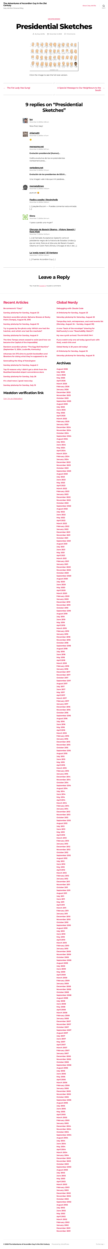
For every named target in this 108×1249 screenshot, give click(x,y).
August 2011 (62, 893)
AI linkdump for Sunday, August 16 (72, 351)
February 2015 (63, 771)
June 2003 (61, 1176)
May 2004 (61, 1147)
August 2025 (62, 404)
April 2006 (61, 1080)
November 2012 (63, 850)
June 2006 (61, 1074)
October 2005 (63, 1097)
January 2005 (63, 1123)
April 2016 (61, 730)
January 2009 (63, 983)
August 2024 (62, 439)
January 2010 (62, 949)
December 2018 (63, 637)
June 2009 (61, 969)
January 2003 (63, 1190)
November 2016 (63, 710)
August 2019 (62, 614)
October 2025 (63, 398)
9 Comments (71, 34)
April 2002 (61, 1216)
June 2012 (61, 864)
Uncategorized (54, 19)
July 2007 (61, 1036)
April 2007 (61, 1045)
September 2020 (64, 576)
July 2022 (61, 512)
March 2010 (62, 943)
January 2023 (62, 494)
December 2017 (63, 672)
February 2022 (63, 526)
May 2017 (61, 692)
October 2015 (62, 748)
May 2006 (61, 1077)
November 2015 (63, 745)
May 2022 (61, 518)
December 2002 (64, 1193)
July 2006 (61, 1071)
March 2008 (62, 1013)
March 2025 (62, 419)
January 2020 (63, 599)
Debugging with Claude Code (70, 308)
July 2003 (61, 1173)
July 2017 (61, 686)
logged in (42, 286)
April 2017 (61, 695)
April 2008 (61, 1010)
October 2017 (62, 678)
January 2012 (62, 879)
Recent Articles (15, 302)
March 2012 (61, 873)
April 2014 (61, 800)
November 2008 (64, 989)
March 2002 (62, 1219)
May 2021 (61, 552)
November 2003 (64, 1161)
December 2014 (63, 777)
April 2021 (61, 555)
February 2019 (63, 631)
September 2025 (64, 401)
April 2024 (61, 451)
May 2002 (61, 1213)
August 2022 (62, 509)
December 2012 (63, 847)
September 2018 (64, 646)
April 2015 (61, 765)
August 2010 (62, 928)
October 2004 (63, 1132)
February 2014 (63, 806)
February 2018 (63, 666)
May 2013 (61, 832)
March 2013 (61, 838)
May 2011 (60, 902)
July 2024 (61, 442)
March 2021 (61, 558)
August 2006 (62, 1068)
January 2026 (63, 389)
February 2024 (63, 456)
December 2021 (63, 532)
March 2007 (62, 1048)
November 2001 (64, 1231)
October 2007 (63, 1027)
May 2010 (61, 937)
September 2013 (64, 820)
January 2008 (63, 1018)
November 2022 (64, 500)
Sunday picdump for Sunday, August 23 (21, 313)
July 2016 (61, 721)
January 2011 (62, 914)
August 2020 (62, 579)
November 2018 (64, 640)
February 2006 (63, 1085)
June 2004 (61, 1144)
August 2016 (62, 718)
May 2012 (61, 867)
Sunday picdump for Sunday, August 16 (21, 324)
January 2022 (62, 529)
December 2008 (64, 986)
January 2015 (62, 774)
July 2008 (61, 1001)
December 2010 (63, 916)
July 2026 (61, 372)
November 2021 (63, 535)
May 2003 (61, 1179)
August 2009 (62, 963)
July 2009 (61, 966)
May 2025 (61, 413)
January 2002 (63, 1225)
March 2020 (62, 593)
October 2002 (63, 1199)
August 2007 (62, 1033)
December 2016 (63, 707)
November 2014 (64, 780)
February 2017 (63, 701)
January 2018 (62, 669)
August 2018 (62, 649)
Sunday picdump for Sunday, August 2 (20, 365)
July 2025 (61, 407)
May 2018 (61, 657)
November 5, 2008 (56, 34)
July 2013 (60, 826)
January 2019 (62, 634)
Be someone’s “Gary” (12, 308)
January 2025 (63, 424)
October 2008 (63, 992)
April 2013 (61, 835)
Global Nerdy (67, 302)
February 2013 (63, 841)
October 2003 (63, 1164)
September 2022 (64, 506)
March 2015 (62, 768)
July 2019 (61, 617)
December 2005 (64, 1091)
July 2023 (61, 477)
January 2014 (62, 809)
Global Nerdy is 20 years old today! (72, 347)
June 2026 (61, 375)
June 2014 (61, 794)
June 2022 (61, 515)
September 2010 (64, 925)
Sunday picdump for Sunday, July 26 (19, 376)
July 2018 (61, 651)
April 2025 (61, 416)
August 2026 (62, 369)
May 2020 (61, 587)
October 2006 (63, 1062)
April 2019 (61, 625)
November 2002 (64, 1196)
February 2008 (63, 1015)
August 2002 (62, 1205)
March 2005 (62, 1117)
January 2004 (63, 1155)
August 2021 (62, 544)
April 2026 (61, 381)
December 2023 (64, 462)
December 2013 (63, 812)
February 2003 (63, 1187)
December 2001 (63, 1228)
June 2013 (61, 829)
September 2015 (64, 751)
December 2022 (64, 497)
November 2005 (64, 1094)
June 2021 (61, 550)
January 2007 (63, 1053)
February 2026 (63, 386)
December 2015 (63, 742)
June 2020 (61, 584)
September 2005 (64, 1100)
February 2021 (63, 561)
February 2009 (63, 981)
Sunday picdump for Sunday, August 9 (20, 335)
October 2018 (62, 643)
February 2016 (63, 736)
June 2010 (61, 934)
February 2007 (63, 1050)
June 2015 (61, 759)
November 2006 (64, 1059)
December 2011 (63, 881)
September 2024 (64, 436)
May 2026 (61, 378)
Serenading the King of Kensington (19, 361)
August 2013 (62, 823)
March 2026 (62, 384)
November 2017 (63, 675)
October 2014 (62, 782)
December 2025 (64, 392)
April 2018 (61, 660)
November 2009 (64, 954)
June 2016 (61, 724)
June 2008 (61, 1004)
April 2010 (61, 940)
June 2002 (61, 1211)
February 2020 (63, 596)
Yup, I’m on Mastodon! (12, 398)
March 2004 (62, 1152)
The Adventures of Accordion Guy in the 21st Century (25, 4)
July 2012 (60, 861)
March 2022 (62, 523)
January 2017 (62, 704)
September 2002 (64, 1202)
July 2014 (61, 791)
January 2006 (63, 1088)
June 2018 (61, 654)
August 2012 (62, 858)
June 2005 (61, 1109)
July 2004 (61, 1141)
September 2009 (64, 960)
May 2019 (61, 622)
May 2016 (61, 727)
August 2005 (62, 1103)
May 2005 (61, 1112)
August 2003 (62, 1170)
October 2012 (62, 852)
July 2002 (61, 1208)
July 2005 (61, 1106)
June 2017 (61, 689)
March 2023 (62, 488)
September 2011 (63, 890)
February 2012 (63, 876)
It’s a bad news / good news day (18, 381)
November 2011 (63, 884)
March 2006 (62, 1082)
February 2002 (63, 1222)
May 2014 (61, 797)
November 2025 (64, 395)
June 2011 (61, 899)
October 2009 (63, 957)
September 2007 (64, 1030)
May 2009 (61, 972)
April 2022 (61, 520)
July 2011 (60, 896)
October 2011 (62, 887)
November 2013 (63, 815)
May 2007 (61, 1042)
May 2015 (61, 762)
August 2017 (62, 683)
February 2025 (63, 421)
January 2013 (62, 844)
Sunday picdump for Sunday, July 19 (19, 385)
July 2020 (61, 582)
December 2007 (64, 1021)
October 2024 (63, 433)
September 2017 (64, 681)
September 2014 (64, 785)
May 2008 (61, 1007)
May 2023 (61, 483)
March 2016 (62, 733)
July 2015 (61, 756)
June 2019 (61, 619)
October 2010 (62, 922)
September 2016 (64, 716)
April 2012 (61, 870)
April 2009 (61, 975)
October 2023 (63, 468)
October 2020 (63, 573)
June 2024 (61, 445)
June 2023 (61, 480)
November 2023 (64, 465)
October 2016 (62, 713)
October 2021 (62, 538)
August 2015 (62, 753)
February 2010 (63, 946)
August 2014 (62, 788)
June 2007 (61, 1039)
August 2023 (62, 474)
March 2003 (62, 1184)
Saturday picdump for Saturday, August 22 (76, 317)
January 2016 (62, 739)
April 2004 (61, 1149)
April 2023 (61, 485)
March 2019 (62, 628)
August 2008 (62, 998)
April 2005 (61, 1114)
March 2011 (61, 908)
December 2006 (64, 1056)
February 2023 (63, 491)
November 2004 (64, 1129)
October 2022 (63, 503)
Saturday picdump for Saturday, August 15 (75, 355)
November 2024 (64, 430)
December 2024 (64, 427)
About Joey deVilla (89, 6)
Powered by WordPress (60, 1244)
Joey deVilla (41, 34)
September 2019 (64, 611)
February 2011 (63, 911)
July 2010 (61, 931)
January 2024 (63, 459)
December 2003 (64, 1158)
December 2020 (64, 567)
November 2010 (64, 919)
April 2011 (61, 905)
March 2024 (62, 453)
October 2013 (62, 817)
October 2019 (62, 608)
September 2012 (64, 855)
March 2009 (62, 978)
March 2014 (62, 803)
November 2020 (64, 570)
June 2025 (61, 410)
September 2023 (64, 471)
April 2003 (61, 1181)
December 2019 (63, 602)
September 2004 (64, 1135)
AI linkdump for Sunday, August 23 (72, 313)
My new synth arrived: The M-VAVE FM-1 (75, 335)
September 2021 (64, 541)
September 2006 (64, 1065)
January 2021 (62, 564)
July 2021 (60, 547)
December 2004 (64, 1126)
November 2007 (64, 1024)
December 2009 (64, 951)
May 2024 (61, 448)
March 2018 (62, 663)
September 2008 (64, 995)
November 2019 (63, 605)
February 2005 (63, 1120)
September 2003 (64, 1167)
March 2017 (62, 698)
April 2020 (61, 590)
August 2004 (62, 1138)
